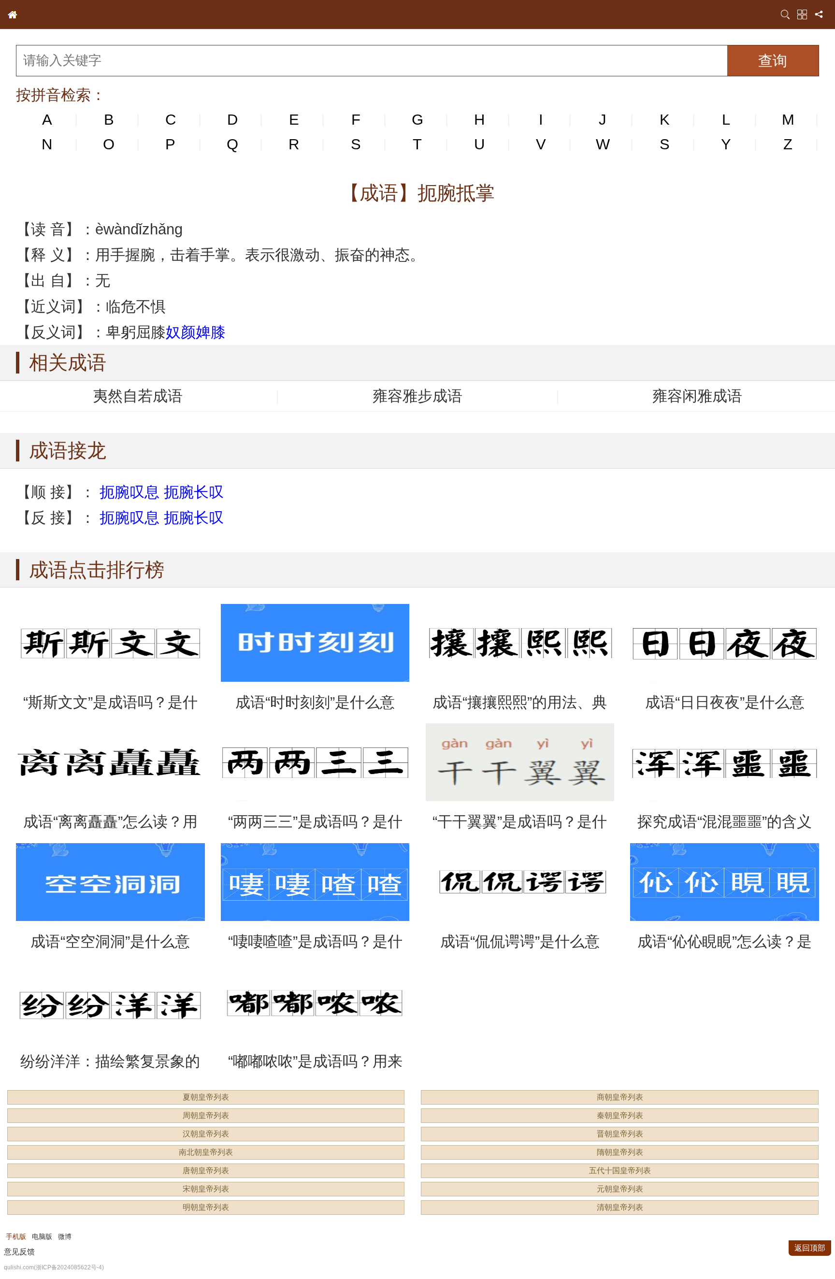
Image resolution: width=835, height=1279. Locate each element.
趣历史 (12, 15)
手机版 (16, 1236)
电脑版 (42, 1236)
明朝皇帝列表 (206, 1207)
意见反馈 (19, 1252)
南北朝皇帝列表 (206, 1152)
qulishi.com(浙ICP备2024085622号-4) (54, 1267)
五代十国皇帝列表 (620, 1170)
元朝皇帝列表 (620, 1189)
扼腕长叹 (194, 492)
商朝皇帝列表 (620, 1097)
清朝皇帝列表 (620, 1207)
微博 (65, 1236)
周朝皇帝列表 (206, 1115)
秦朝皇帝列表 (620, 1115)
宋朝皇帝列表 (206, 1189)
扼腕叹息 (129, 492)
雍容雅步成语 (417, 396)
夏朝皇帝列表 (206, 1097)
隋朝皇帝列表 (620, 1152)
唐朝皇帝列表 (206, 1170)
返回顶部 (809, 1248)
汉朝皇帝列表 (206, 1134)
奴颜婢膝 (196, 332)
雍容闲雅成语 (697, 396)
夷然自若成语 (138, 396)
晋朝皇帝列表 (620, 1134)
